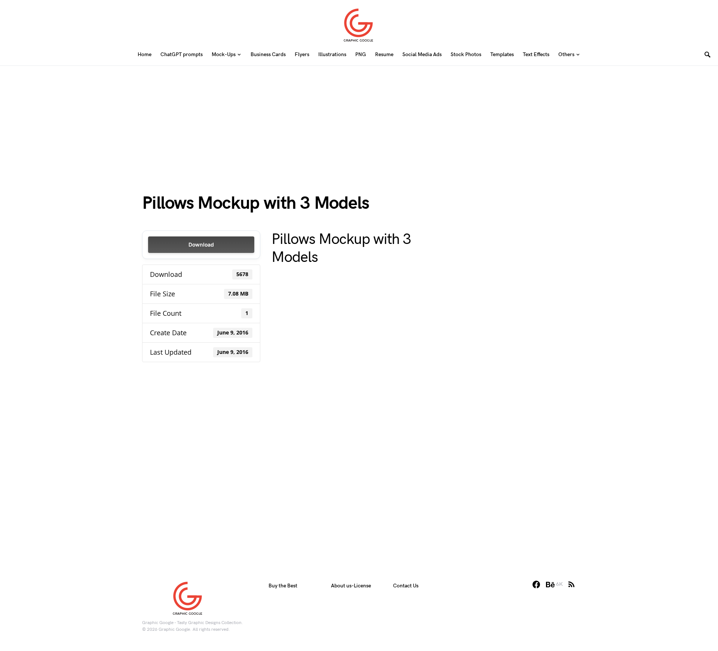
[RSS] (571, 584)
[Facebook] (536, 584)
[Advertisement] (359, 118)
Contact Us (405, 586)
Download (201, 244)
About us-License (351, 586)
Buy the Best (283, 586)
